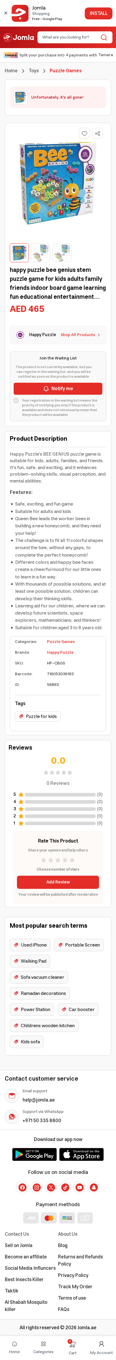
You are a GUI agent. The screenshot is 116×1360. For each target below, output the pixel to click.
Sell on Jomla (18, 1245)
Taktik (11, 1291)
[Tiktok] (65, 1187)
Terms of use (72, 1298)
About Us (67, 1234)
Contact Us (17, 1234)
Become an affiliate (26, 1257)
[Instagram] (36, 1187)
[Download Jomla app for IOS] (81, 1154)
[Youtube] (79, 1187)
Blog (63, 1245)
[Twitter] (51, 1187)
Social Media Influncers (30, 1268)
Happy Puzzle (60, 652)
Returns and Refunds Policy (80, 1260)
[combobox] (70, 37)
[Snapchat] (94, 1187)
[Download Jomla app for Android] (34, 1154)
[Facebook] (22, 1187)
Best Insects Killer (24, 1279)
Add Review (58, 882)
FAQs (63, 1309)
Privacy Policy (73, 1275)
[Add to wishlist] (84, 133)
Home (11, 71)
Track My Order (75, 1286)
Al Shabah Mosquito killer (26, 1306)
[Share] (97, 133)
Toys (34, 71)
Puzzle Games (61, 641)
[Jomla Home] (19, 37)
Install (99, 13)
